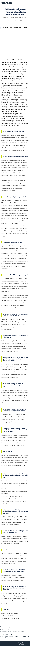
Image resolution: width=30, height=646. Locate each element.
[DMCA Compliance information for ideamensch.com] (22, 644)
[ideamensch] (6, 3)
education (5, 627)
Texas (8, 629)
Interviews (16, 627)
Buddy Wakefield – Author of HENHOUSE (15, 637)
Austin (4, 629)
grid (10, 627)
